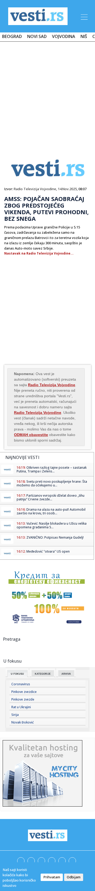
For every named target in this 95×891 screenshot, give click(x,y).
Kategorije (43, 674)
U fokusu (17, 674)
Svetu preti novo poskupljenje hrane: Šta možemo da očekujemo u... (52, 483)
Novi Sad (37, 36)
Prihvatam (51, 877)
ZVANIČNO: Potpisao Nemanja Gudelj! (55, 537)
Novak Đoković (22, 722)
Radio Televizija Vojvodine (35, 188)
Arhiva (66, 674)
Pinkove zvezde (22, 699)
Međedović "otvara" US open (48, 551)
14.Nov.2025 (67, 188)
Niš (83, 36)
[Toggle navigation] (84, 16)
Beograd (12, 36)
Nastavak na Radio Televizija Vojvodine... (39, 253)
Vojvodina (63, 36)
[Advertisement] (47, 95)
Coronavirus (20, 684)
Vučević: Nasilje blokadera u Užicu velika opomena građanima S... (52, 525)
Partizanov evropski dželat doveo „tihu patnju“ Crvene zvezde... (50, 497)
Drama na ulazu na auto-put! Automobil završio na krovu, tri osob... (51, 511)
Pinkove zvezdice (24, 691)
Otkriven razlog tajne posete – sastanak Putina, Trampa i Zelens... (52, 469)
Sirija (15, 714)
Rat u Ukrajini (21, 707)
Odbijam (73, 877)
